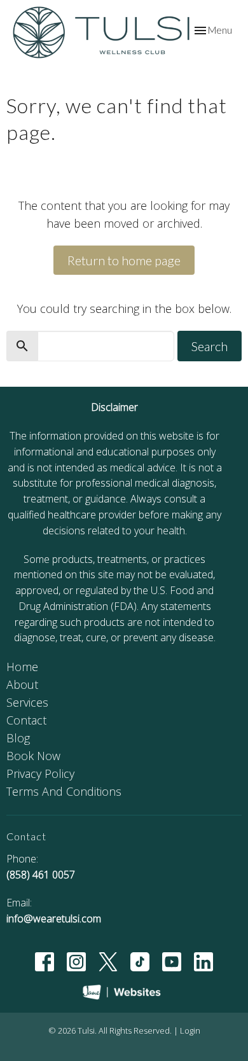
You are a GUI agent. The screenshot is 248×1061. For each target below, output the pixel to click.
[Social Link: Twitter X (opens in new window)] (108, 961)
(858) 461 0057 (40, 875)
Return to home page (124, 260)
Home (22, 666)
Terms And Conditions (63, 791)
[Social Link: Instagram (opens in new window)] (76, 961)
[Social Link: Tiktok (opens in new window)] (139, 961)
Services (27, 702)
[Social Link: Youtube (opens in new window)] (171, 961)
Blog (18, 737)
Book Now (33, 755)
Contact (26, 720)
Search (209, 346)
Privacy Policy (40, 773)
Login (190, 1030)
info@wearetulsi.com (53, 919)
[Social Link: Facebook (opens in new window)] (44, 961)
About (22, 684)
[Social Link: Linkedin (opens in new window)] (203, 961)
